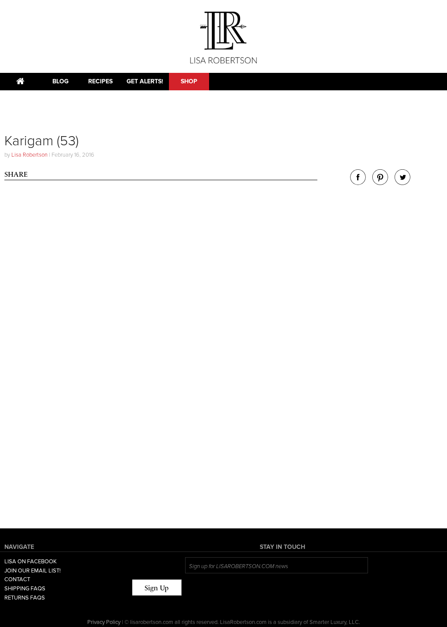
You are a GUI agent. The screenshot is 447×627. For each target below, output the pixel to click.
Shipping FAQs (24, 588)
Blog (60, 81)
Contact (17, 579)
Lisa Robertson (29, 154)
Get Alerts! (145, 81)
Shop (189, 81)
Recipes (100, 81)
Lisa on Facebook (30, 561)
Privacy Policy (103, 622)
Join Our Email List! (32, 570)
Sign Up (156, 588)
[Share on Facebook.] (358, 182)
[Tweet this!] (402, 182)
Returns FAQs (24, 597)
